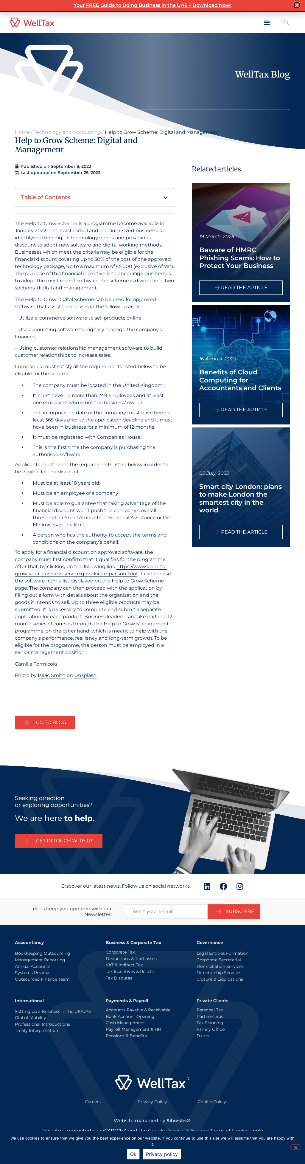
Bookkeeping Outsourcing (42, 953)
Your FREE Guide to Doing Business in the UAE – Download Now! (152, 5)
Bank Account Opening (130, 1016)
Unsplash (85, 675)
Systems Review (32, 972)
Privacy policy (162, 1154)
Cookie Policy (212, 1101)
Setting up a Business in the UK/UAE (53, 1011)
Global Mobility (30, 1017)
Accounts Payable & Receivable (138, 1010)
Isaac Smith (52, 675)
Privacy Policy (152, 1101)
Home (22, 132)
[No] (295, 1147)
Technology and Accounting (67, 132)
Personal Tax (210, 1010)
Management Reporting (40, 959)
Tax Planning (210, 1022)
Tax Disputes (119, 978)
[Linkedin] (207, 886)
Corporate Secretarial (219, 959)
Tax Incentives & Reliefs (130, 971)
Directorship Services (219, 972)
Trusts (203, 1036)
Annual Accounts (32, 966)
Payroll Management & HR (133, 1029)
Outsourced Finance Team (42, 979)
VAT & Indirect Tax (124, 965)
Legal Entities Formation (222, 953)
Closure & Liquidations (220, 979)
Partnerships (210, 1016)
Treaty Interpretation (36, 1030)
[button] (267, 22)
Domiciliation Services (220, 966)
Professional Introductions (42, 1024)
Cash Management (125, 1022)
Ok (133, 1154)
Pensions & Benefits (126, 1036)
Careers (93, 1101)
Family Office (211, 1029)
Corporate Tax (120, 952)
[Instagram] (239, 886)
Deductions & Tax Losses (131, 958)
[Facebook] (223, 886)
